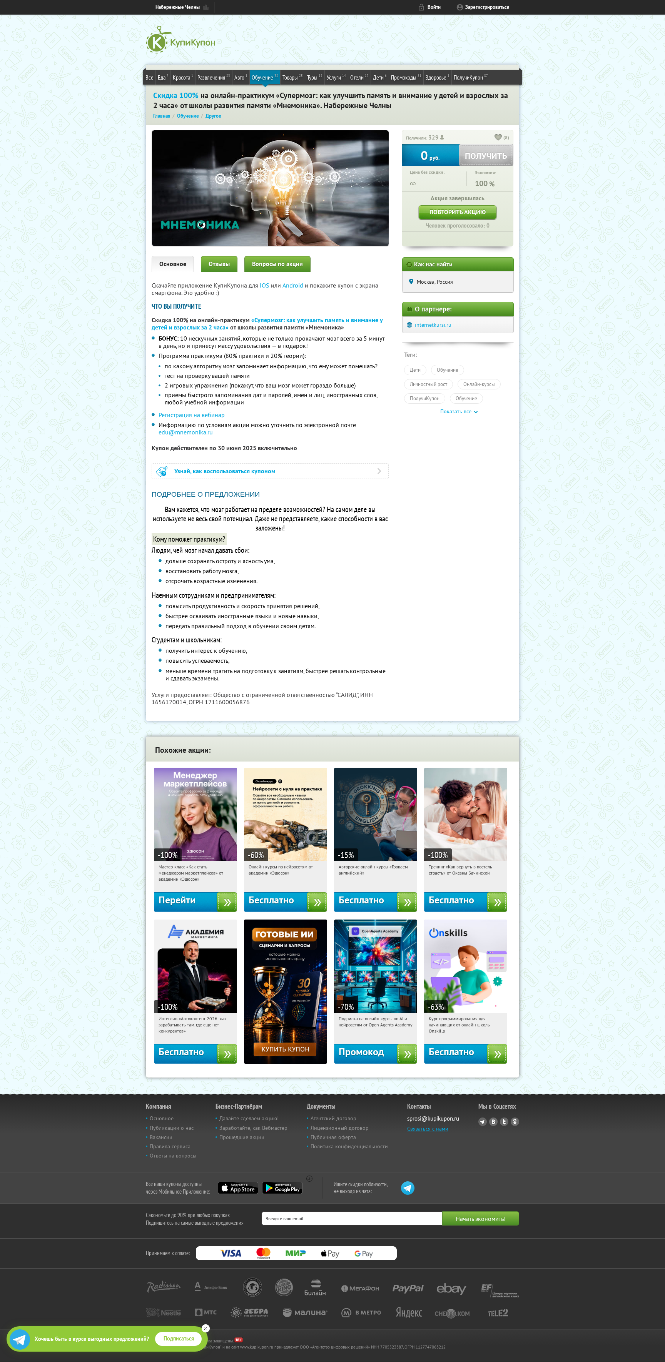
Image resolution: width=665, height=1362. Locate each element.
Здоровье (437, 77)
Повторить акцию (457, 212)
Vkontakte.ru (493, 1122)
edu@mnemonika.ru (186, 432)
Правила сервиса (170, 1146)
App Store (238, 1188)
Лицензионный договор (340, 1127)
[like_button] (498, 138)
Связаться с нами (427, 1128)
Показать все (455, 411)
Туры (314, 77)
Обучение (265, 77)
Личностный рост (428, 384)
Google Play (282, 1188)
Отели (359, 77)
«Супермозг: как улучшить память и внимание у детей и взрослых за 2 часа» (267, 323)
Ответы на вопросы (173, 1155)
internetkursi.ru (433, 324)
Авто (240, 77)
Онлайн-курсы (479, 384)
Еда (163, 77)
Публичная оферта (333, 1137)
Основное (172, 264)
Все (149, 77)
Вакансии (161, 1137)
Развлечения (213, 77)
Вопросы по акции (277, 264)
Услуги (336, 77)
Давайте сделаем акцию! (249, 1118)
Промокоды (406, 77)
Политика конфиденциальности (349, 1146)
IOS (265, 285)
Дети (380, 77)
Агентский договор (333, 1118)
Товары (292, 77)
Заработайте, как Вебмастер (253, 1127)
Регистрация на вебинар (192, 415)
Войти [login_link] (434, 7)
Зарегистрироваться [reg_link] (487, 7)
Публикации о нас (172, 1127)
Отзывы (219, 264)
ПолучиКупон (471, 77)
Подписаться (179, 1338)
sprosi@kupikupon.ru (433, 1118)
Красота (183, 77)
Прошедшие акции (241, 1137)
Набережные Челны (177, 7)
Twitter (504, 1122)
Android (293, 285)
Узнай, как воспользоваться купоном (225, 471)
